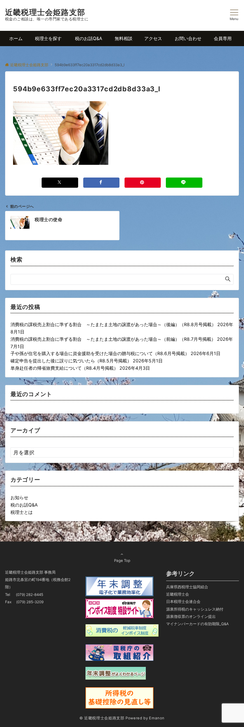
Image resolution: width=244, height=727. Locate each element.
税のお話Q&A (24, 504)
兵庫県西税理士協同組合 (187, 587)
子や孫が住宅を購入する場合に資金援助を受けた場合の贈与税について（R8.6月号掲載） (99, 353)
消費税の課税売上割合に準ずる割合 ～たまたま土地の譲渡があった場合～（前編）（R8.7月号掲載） (113, 339)
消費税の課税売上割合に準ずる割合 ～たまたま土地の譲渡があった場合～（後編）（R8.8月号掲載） (113, 324)
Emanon (157, 718)
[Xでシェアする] (60, 182)
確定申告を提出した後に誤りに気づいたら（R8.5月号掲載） (71, 360)
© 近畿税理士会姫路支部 (102, 718)
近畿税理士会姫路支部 (45, 12)
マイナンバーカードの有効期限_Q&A (197, 624)
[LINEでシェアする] (184, 182)
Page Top (122, 560)
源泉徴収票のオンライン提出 (191, 616)
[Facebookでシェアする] (101, 182)
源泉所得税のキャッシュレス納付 (194, 609)
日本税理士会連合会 (183, 601)
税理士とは (21, 512)
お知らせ (19, 497)
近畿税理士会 (177, 594)
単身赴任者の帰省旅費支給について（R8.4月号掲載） (64, 368)
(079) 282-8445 (29, 594)
